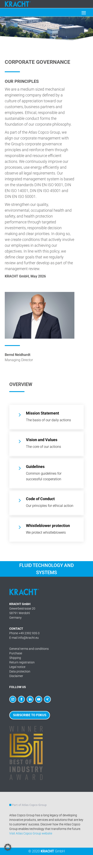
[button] (8, 847)
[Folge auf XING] (47, 699)
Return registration (22, 662)
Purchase (15, 653)
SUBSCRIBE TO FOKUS (29, 715)
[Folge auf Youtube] (38, 699)
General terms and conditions (29, 648)
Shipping (15, 658)
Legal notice (17, 667)
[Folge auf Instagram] (12, 699)
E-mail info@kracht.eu (24, 637)
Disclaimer (16, 676)
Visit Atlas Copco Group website (30, 833)
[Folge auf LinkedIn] (30, 699)
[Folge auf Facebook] (21, 699)
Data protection (19, 671)
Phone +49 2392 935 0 (24, 633)
